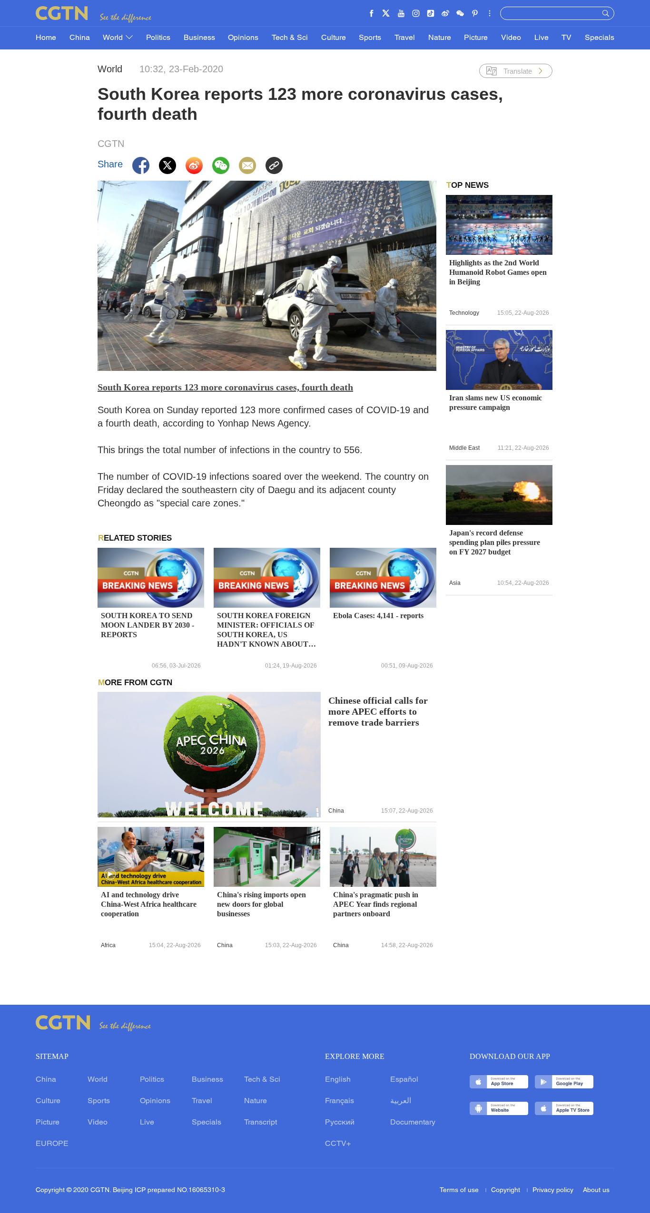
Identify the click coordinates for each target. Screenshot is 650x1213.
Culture (333, 38)
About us (596, 1190)
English (338, 1080)
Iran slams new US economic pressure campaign (495, 402)
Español (404, 1080)
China (79, 38)
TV (566, 38)
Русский (340, 1122)
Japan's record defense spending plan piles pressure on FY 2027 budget (494, 542)
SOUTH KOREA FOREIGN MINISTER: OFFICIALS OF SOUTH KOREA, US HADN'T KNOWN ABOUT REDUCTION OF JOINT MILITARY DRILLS (265, 630)
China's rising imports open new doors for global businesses (261, 904)
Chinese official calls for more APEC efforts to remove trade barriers (378, 712)
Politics (158, 38)
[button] (110, 874)
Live (541, 38)
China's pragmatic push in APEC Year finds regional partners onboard (375, 904)
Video (511, 38)
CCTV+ (338, 1144)
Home (46, 38)
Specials (599, 38)
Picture (476, 38)
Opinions (243, 38)
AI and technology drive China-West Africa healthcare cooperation (149, 904)
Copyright (506, 1190)
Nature (439, 38)
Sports (370, 38)
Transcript (260, 1122)
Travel (404, 38)
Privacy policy (552, 1190)
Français (339, 1101)
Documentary (412, 1122)
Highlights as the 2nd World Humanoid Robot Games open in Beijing (498, 272)
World (114, 38)
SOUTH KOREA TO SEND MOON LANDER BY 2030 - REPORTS (147, 625)
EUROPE (52, 1144)
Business (199, 38)
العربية (400, 1101)
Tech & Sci (290, 38)
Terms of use (460, 1190)
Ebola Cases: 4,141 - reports (378, 615)
